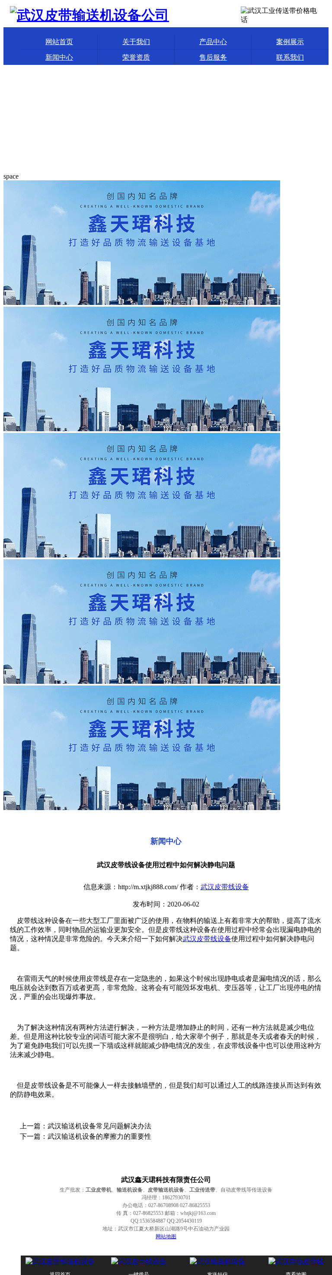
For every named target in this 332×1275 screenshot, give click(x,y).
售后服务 (213, 57)
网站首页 (59, 41)
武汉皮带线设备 (225, 887)
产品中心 (213, 41)
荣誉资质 (136, 57)
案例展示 (290, 41)
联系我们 (290, 57)
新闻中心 (59, 57)
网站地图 (166, 1236)
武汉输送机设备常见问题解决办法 (99, 1126)
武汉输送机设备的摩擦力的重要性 (99, 1136)
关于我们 (136, 41)
